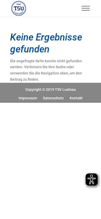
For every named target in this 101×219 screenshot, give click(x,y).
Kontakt (76, 98)
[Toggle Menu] (86, 8)
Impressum (28, 98)
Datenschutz (53, 98)
